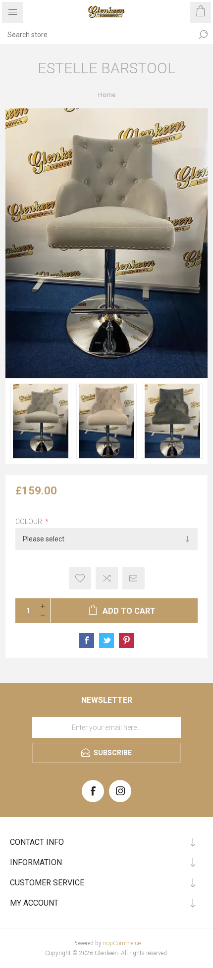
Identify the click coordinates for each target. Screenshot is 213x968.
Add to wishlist (80, 578)
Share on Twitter (106, 640)
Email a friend (133, 578)
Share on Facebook (86, 640)
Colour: (30, 522)
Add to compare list (107, 578)
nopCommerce (122, 943)
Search (203, 35)
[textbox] (96, 35)
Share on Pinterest (126, 640)
